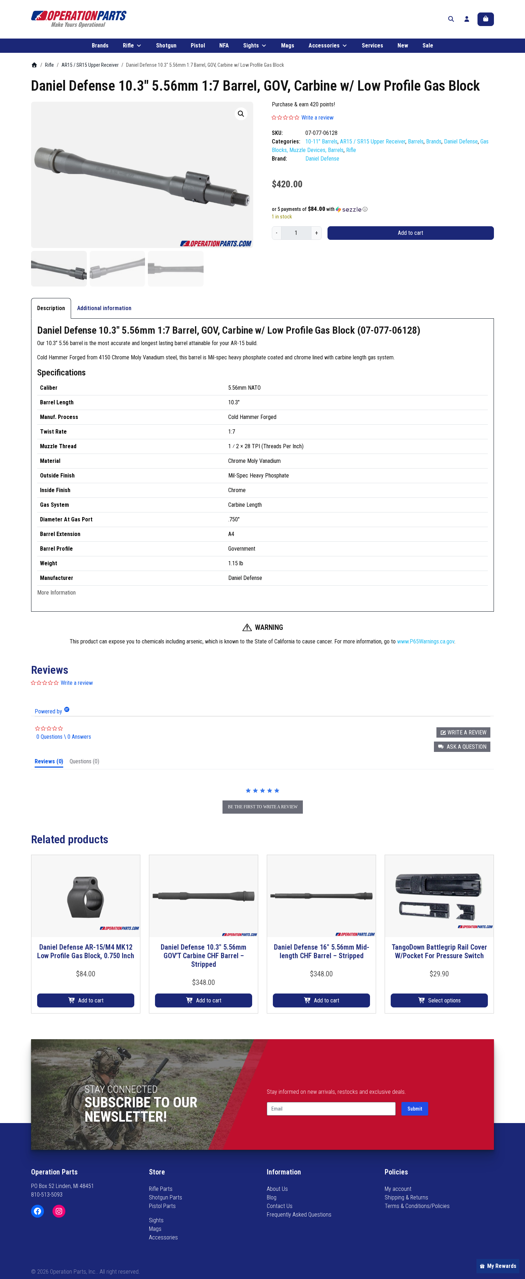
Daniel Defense (461, 141)
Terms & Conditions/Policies (417, 1206)
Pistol (198, 45)
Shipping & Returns (406, 1197)
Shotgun (166, 45)
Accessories (324, 45)
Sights (251, 45)
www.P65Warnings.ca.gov (425, 641)
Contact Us (279, 1206)
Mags (287, 45)
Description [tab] (51, 308)
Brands (100, 45)
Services (372, 45)
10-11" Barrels (321, 141)
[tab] (49, 763)
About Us (277, 1189)
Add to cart (410, 232)
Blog (271, 1197)
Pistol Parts (162, 1206)
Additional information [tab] (104, 308)
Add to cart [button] (91, 1000)
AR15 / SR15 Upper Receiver (90, 65)
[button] (241, 113)
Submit (415, 1109)
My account (398, 1189)
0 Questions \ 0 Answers (63, 736)
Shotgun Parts (165, 1197)
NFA (224, 45)
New (403, 45)
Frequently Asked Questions (299, 1214)
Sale (427, 45)
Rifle (128, 45)
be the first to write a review (263, 806)
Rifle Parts (160, 1189)
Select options (444, 1000)
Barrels (416, 141)
